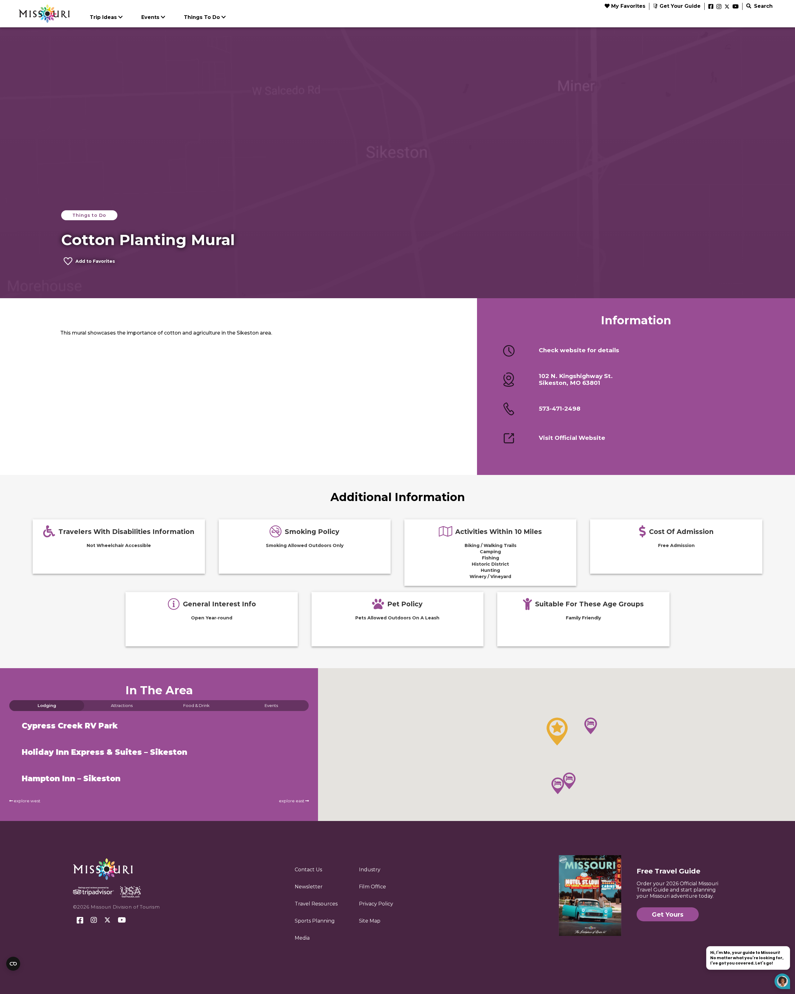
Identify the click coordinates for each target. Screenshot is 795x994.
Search (762, 6)
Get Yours (668, 914)
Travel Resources (316, 904)
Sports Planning (315, 921)
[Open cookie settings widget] (13, 964)
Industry (369, 870)
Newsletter (309, 887)
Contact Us (308, 870)
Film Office (372, 887)
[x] (727, 7)
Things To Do (202, 17)
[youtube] (735, 7)
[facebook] (710, 7)
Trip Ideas (103, 17)
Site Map (369, 921)
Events (150, 17)
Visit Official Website (572, 438)
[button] (557, 732)
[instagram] (718, 7)
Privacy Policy (376, 904)
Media (302, 938)
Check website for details (579, 350)
